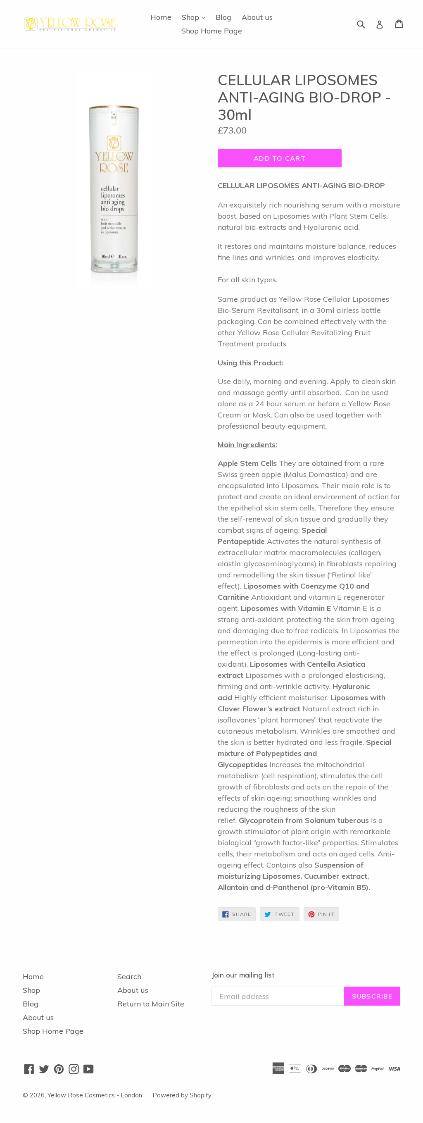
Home (160, 17)
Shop (195, 17)
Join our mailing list (243, 975)
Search (129, 976)
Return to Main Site (150, 1004)
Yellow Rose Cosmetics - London (95, 1095)
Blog (223, 17)
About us (257, 17)
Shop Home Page (211, 31)
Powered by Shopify (182, 1095)
